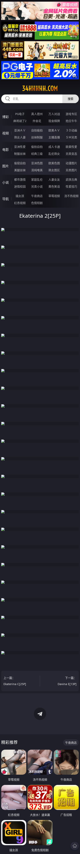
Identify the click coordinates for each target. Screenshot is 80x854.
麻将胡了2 (19, 121)
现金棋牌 (54, 121)
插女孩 (20, 196)
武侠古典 (71, 179)
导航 (5, 199)
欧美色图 (54, 163)
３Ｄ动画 (71, 130)
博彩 (5, 117)
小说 (5, 182)
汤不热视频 (71, 196)
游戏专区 (71, 114)
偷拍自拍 (37, 147)
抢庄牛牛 (71, 121)
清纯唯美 (37, 170)
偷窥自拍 (20, 163)
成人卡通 (54, 147)
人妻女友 (54, 179)
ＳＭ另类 (71, 137)
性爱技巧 (71, 186)
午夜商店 (37, 196)
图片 (5, 166)
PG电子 (20, 114)
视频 (5, 133)
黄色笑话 (54, 186)
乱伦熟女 (54, 154)
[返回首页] (75, 846)
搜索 (70, 99)
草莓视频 (54, 196)
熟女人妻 (20, 137)
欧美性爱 (71, 147)
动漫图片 (71, 163)
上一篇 (14, 681)
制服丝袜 (20, 154)
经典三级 (37, 154)
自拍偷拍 (37, 130)
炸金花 (37, 121)
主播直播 (54, 137)
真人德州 (37, 114)
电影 (5, 149)
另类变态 (71, 154)
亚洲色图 (37, 163)
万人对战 (54, 114)
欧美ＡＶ (54, 130)
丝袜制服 (37, 137)
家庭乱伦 (37, 179)
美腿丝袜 (20, 170)
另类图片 (71, 170)
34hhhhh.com (40, 88)
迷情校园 (20, 186)
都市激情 (20, 179)
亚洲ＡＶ (20, 130)
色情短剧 (37, 203)
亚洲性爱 (20, 147)
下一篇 (67, 681)
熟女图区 (54, 170)
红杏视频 (20, 203)
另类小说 (37, 186)
